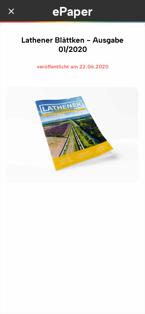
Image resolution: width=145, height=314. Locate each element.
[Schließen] (11, 11)
